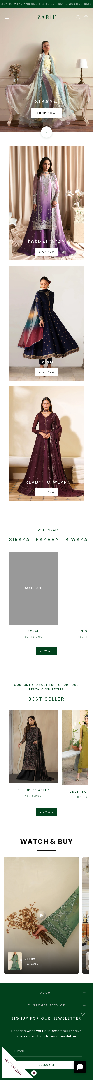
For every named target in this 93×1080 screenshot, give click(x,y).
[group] (46, 70)
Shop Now (46, 251)
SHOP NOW (46, 113)
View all (46, 651)
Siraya (19, 539)
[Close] (33, 1072)
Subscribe (46, 1065)
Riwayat (78, 539)
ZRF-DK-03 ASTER (33, 790)
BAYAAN (48, 539)
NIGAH (86, 631)
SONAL (33, 631)
